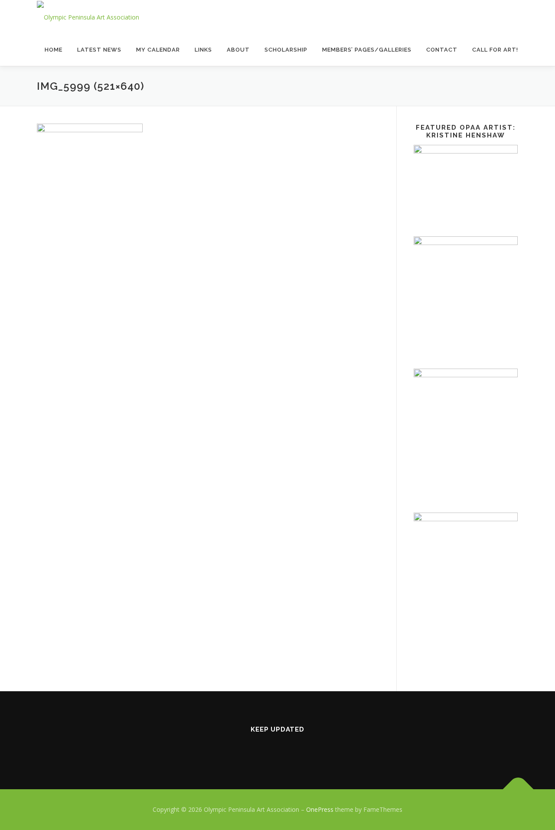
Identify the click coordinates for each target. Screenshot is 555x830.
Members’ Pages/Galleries (366, 49)
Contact (441, 49)
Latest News (99, 49)
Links (203, 49)
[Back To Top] (518, 789)
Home (53, 49)
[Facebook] (277, 748)
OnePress (319, 809)
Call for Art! (495, 49)
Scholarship (285, 49)
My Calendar (158, 49)
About (238, 49)
